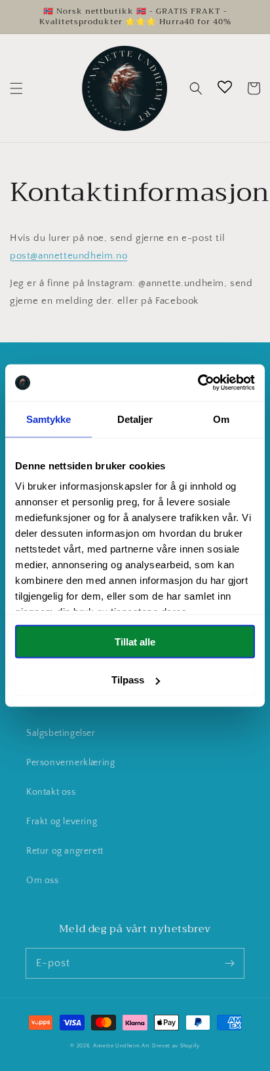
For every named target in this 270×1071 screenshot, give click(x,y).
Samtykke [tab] (48, 418)
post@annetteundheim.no (68, 255)
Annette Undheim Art (121, 1046)
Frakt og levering (61, 821)
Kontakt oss (51, 792)
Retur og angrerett (65, 851)
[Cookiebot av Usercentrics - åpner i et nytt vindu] (197, 382)
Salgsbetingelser (61, 733)
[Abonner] (229, 963)
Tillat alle (135, 641)
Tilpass (127, 679)
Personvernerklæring (70, 762)
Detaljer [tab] (135, 418)
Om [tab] (221, 418)
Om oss (42, 880)
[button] (16, 88)
